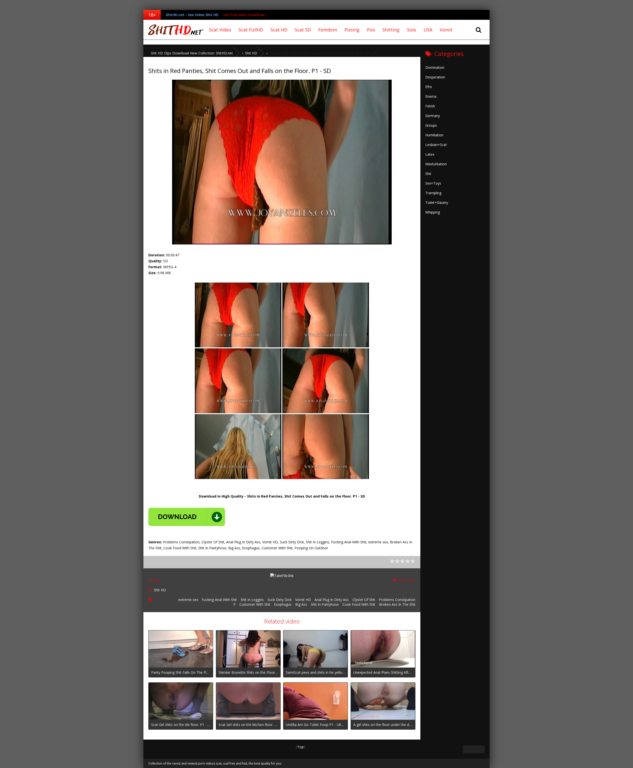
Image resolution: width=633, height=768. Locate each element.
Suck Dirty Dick (280, 599)
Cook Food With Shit (358, 604)
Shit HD (160, 590)
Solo (411, 30)
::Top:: (300, 746)
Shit (428, 173)
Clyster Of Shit (363, 599)
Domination (434, 67)
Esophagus (283, 604)
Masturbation (436, 164)
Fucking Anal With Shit (219, 599)
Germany (432, 115)
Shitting (391, 30)
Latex (429, 154)
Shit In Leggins (252, 599)
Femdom (327, 30)
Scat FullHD (251, 30)
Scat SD (303, 30)
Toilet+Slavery (436, 202)
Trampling (433, 193)
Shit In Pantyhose (325, 604)
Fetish (430, 106)
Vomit (446, 30)
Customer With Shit (254, 604)
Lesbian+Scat (436, 144)
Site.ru (174, 30)
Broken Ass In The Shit (397, 604)
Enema (430, 96)
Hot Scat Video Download (244, 14)
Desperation (435, 77)
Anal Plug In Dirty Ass (332, 599)
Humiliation (434, 135)
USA (428, 30)
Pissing (352, 30)
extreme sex (188, 599)
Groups (431, 125)
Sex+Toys (433, 183)
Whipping (432, 212)
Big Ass (301, 604)
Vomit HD (303, 599)
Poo (371, 30)
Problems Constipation (397, 599)
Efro (428, 86)
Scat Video (220, 30)
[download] (186, 517)
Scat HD (279, 30)
